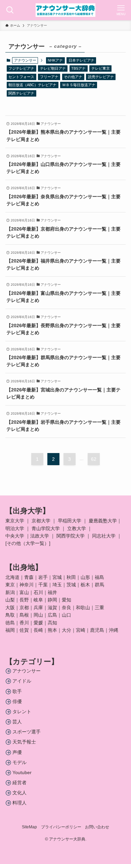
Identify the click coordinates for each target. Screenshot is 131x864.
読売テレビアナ (101, 77)
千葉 (43, 584)
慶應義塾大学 (103, 520)
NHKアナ (55, 60)
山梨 (10, 599)
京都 (24, 607)
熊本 (52, 630)
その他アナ (73, 77)
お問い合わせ (97, 827)
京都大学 (41, 520)
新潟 (10, 592)
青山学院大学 (46, 528)
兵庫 (38, 607)
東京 (10, 584)
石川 (38, 592)
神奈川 (26, 584)
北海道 (12, 577)
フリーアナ (49, 77)
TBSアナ (78, 68)
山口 (66, 615)
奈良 (66, 607)
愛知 (66, 599)
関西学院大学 (71, 536)
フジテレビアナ (21, 68)
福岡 (10, 630)
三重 (99, 607)
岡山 (38, 615)
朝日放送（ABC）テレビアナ (32, 85)
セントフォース (21, 77)
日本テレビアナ (81, 60)
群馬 (99, 584)
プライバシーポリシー (61, 827)
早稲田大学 (69, 520)
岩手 (43, 577)
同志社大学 (104, 536)
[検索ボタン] (10, 10)
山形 (85, 577)
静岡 (52, 599)
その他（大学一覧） (28, 543)
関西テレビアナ (21, 93)
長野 (24, 599)
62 (93, 459)
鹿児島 (97, 630)
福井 (52, 592)
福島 (99, 577)
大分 (66, 630)
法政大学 (39, 536)
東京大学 (14, 520)
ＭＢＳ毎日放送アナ (78, 85)
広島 (52, 615)
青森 (29, 577)
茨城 (71, 584)
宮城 (57, 577)
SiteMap (29, 827)
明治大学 (14, 528)
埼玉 (57, 584)
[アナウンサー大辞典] (65, 10)
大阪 (10, 607)
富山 (24, 592)
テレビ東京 (100, 68)
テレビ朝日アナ (53, 68)
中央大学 (14, 536)
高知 (52, 622)
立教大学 (76, 528)
